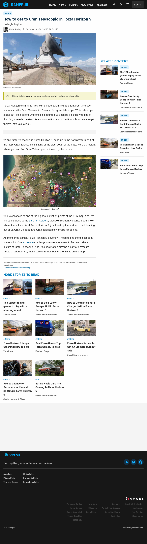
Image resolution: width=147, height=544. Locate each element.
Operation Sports (112, 512)
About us (7, 474)
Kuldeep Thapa (42, 351)
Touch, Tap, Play (74, 516)
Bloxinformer (138, 516)
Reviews (102, 4)
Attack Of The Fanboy (134, 504)
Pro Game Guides (74, 504)
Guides (73, 4)
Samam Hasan (9, 314)
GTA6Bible (77, 520)
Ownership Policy (31, 478)
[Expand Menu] (128, 4)
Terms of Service (11, 482)
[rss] (126, 462)
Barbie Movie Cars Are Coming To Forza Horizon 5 (49, 387)
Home (52, 4)
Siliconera (92, 508)
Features (87, 4)
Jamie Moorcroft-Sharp (46, 314)
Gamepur (116, 504)
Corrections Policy (31, 482)
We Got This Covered (111, 508)
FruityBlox (115, 516)
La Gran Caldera (38, 220)
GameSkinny (91, 512)
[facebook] (141, 462)
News (62, 4)
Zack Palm (8, 351)
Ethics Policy (28, 474)
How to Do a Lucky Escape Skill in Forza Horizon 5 (47, 306)
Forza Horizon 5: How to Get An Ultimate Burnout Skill (81, 346)
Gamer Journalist (74, 512)
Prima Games (76, 508)
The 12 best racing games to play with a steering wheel (15, 306)
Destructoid (138, 508)
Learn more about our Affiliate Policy (16, 267)
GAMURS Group (138, 528)
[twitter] (134, 462)
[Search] (114, 4)
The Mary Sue (138, 512)
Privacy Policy (9, 478)
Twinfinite (92, 504)
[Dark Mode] (121, 4)
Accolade (28, 242)
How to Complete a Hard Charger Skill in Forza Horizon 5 (81, 306)
